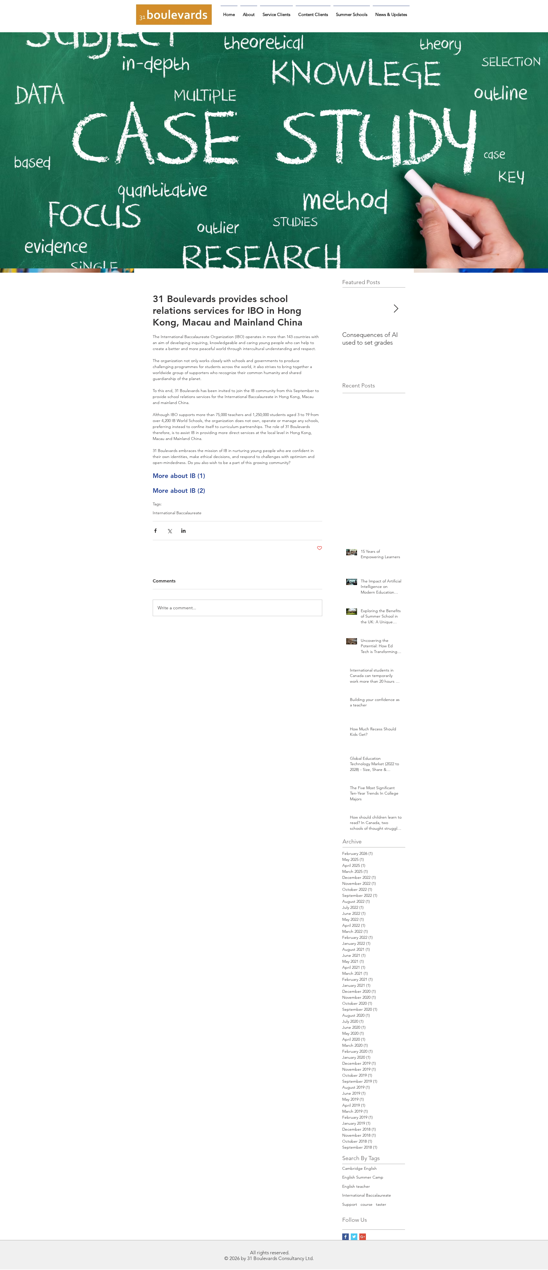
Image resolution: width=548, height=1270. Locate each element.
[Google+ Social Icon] (362, 1236)
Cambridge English (359, 1168)
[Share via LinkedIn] (183, 530)
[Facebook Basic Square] (345, 1236)
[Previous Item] (351, 308)
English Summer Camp (362, 1177)
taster (381, 1204)
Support (349, 1204)
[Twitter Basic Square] (354, 1236)
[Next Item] (395, 308)
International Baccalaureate (177, 513)
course (366, 1204)
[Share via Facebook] (155, 530)
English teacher (356, 1186)
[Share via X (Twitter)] (169, 530)
